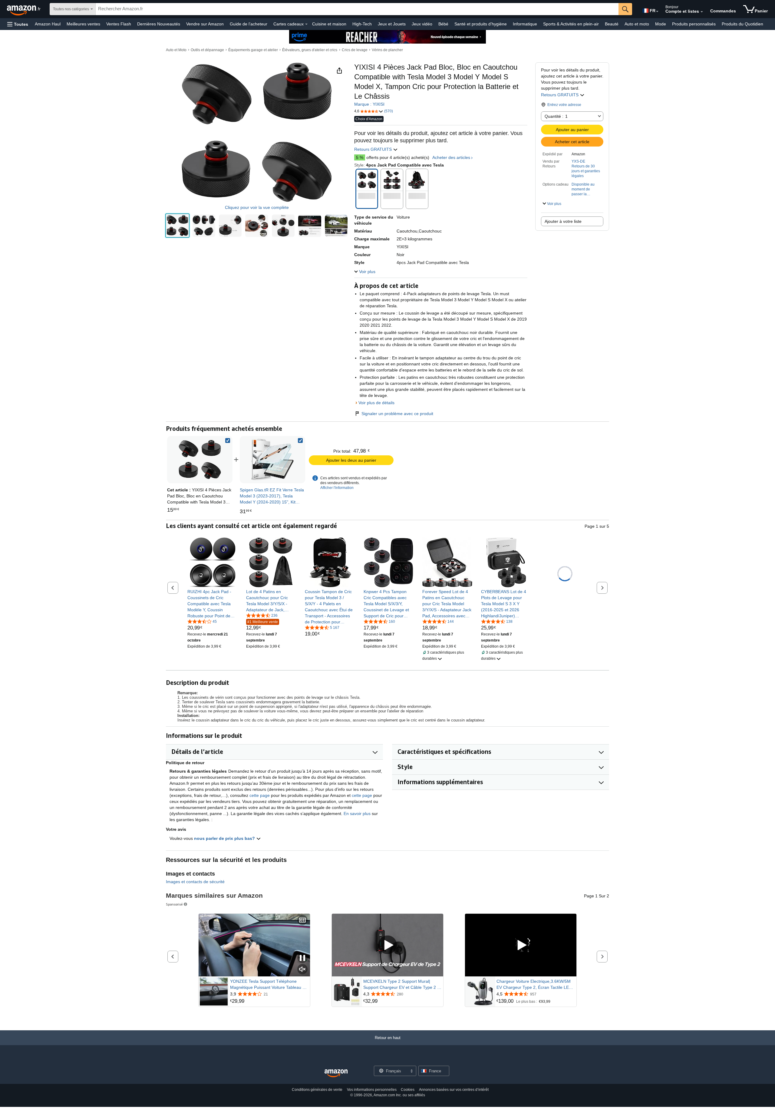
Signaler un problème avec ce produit (397, 413)
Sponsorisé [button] (174, 904)
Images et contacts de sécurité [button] (195, 881)
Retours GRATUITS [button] (560, 94)
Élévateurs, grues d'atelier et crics (309, 50)
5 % (359, 157)
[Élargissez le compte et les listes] (702, 11)
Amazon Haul (48, 23)
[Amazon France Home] (336, 1073)
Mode (660, 23)
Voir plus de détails (376, 402)
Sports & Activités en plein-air (571, 23)
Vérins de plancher (387, 50)
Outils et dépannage (207, 50)
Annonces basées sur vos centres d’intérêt (454, 1090)
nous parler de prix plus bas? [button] (225, 838)
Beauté (611, 23)
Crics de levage (355, 50)
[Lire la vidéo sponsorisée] (387, 945)
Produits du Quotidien (742, 23)
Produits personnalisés (694, 23)
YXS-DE (578, 161)
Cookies (407, 1090)
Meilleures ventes (83, 23)
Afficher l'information (337, 488)
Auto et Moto (176, 50)
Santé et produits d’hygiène (480, 23)
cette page (259, 795)
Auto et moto (637, 23)
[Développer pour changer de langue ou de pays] (657, 11)
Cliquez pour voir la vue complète (257, 207)
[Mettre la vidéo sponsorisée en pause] (302, 958)
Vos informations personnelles (372, 1090)
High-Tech (362, 23)
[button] (18, 24)
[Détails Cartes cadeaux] (306, 24)
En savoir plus (357, 813)
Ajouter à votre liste (563, 221)
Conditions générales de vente (317, 1090)
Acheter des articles (451, 157)
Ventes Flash (118, 23)
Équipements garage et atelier (253, 50)
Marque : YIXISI (369, 104)
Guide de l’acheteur (248, 23)
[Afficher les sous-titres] (302, 920)
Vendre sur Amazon (205, 23)
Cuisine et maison (329, 23)
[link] (272, 459)
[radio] (177, 225)
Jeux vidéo (422, 23)
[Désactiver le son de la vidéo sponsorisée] (302, 969)
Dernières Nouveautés (158, 23)
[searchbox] (357, 9)
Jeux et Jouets (392, 23)
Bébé (443, 23)
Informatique (525, 23)
